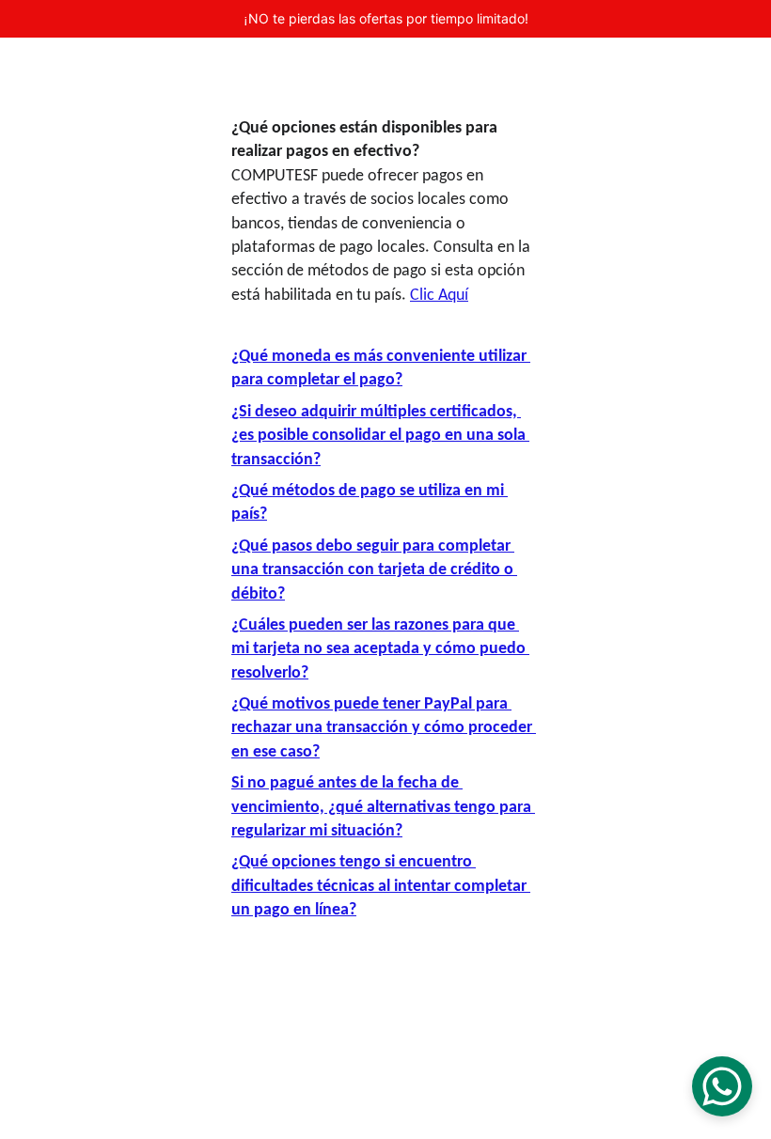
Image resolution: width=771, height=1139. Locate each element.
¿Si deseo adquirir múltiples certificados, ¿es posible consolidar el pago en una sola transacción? (380, 436)
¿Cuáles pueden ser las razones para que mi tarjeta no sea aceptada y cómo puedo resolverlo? (380, 649)
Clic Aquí (439, 295)
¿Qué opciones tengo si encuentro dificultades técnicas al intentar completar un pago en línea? (380, 886)
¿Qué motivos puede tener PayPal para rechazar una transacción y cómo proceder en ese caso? (383, 728)
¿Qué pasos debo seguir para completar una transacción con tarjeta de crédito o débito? (374, 570)
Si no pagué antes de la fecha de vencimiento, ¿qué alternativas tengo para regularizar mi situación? (383, 807)
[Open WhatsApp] (722, 1086)
